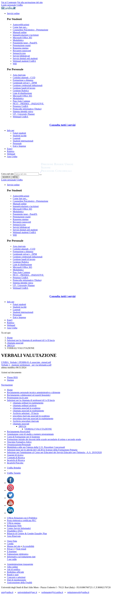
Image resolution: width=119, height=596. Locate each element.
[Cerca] (40, 174)
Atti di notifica (13, 569)
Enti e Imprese (19, 146)
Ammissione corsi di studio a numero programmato (30, 434)
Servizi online (13, 13)
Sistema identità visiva (23, 111)
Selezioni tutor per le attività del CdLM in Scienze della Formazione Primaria (42, 450)
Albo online (12, 567)
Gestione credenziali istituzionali (27, 85)
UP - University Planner (24, 114)
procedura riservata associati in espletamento (33, 418)
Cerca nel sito (7, 174)
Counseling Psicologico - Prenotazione (30, 30)
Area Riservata (14, 536)
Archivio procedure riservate (26, 421)
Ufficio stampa (13, 523)
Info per (10, 130)
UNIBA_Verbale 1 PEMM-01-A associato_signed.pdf (26, 362)
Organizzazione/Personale (19, 444)
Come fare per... (20, 27)
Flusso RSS (12, 377)
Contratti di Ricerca (16, 457)
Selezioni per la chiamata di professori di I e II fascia (31, 340)
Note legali (21, 549)
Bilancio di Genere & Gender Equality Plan (27, 533)
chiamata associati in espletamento (28, 410)
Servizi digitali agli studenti (25, 58)
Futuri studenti (19, 133)
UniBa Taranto (14, 473)
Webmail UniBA (20, 116)
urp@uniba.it (7, 592)
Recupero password (22, 50)
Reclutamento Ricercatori (18, 431)
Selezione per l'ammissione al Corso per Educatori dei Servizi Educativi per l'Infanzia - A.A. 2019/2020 (54, 452)
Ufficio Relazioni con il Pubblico (22, 518)
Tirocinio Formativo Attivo (19, 442)
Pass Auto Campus (21, 101)
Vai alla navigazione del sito (30, 2)
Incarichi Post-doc (15, 463)
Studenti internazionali (23, 141)
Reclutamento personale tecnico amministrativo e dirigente (33, 392)
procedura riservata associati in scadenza (31, 416)
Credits (10, 543)
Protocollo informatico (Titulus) (27, 109)
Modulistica (18, 40)
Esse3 (9, 148)
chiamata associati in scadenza (26, 408)
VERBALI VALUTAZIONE (38, 429)
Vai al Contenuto (9, 2)
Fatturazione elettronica (17, 554)
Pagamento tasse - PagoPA (25, 43)
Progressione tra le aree (17, 397)
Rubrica (10, 151)
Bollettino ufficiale (15, 572)
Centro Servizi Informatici (19, 528)
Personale (17, 143)
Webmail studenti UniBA (24, 61)
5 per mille (12, 559)
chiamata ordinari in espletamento (28, 403)
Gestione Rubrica (21, 90)
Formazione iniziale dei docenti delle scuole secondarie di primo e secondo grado (44, 439)
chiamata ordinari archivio (25, 405)
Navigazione (7, 385)
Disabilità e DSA (15, 531)
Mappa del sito (13, 546)
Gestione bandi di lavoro (24, 88)
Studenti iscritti (19, 135)
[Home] (64, 171)
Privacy (10, 549)
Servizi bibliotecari (21, 56)
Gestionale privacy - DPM (25, 83)
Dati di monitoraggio (16, 580)
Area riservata (19, 75)
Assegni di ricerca (15, 455)
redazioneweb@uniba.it (78, 592)
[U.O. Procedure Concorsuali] (21, 171)
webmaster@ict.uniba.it (52, 592)
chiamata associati (15, 343)
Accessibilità (28, 546)
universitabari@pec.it (27, 592)
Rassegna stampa (20, 48)
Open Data (12, 541)
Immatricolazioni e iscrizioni (26, 35)
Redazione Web (14, 525)
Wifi (15, 63)
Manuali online (20, 32)
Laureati (16, 138)
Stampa (10, 380)
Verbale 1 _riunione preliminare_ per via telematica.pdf (26, 365)
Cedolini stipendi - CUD (24, 77)
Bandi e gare (13, 574)
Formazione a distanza (23, 80)
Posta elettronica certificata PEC (21, 520)
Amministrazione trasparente (20, 564)
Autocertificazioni (21, 24)
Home (10, 337)
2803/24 (11, 345)
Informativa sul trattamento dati (21, 556)
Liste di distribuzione (22, 93)
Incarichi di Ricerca (16, 460)
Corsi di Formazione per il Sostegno (23, 437)
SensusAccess (19, 53)
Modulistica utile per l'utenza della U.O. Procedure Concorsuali (36, 447)
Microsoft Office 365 (22, 37)
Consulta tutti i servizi (62, 124)
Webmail (11, 154)
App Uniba (12, 156)
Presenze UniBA (20, 106)
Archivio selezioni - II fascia (26, 413)
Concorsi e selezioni (16, 577)
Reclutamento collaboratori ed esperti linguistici (28, 395)
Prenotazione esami (21, 45)
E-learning (12, 551)
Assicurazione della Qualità (19, 582)
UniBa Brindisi (14, 468)
